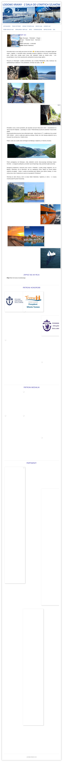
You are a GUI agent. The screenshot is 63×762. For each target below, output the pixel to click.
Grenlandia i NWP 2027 (21, 29)
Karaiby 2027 (47, 26)
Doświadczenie (38, 29)
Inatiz (30, 29)
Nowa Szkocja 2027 (8, 29)
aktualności (6, 26)
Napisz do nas (47, 29)
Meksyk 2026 (39, 26)
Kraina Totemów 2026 (28, 26)
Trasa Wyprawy (16, 26)
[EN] (54, 29)
